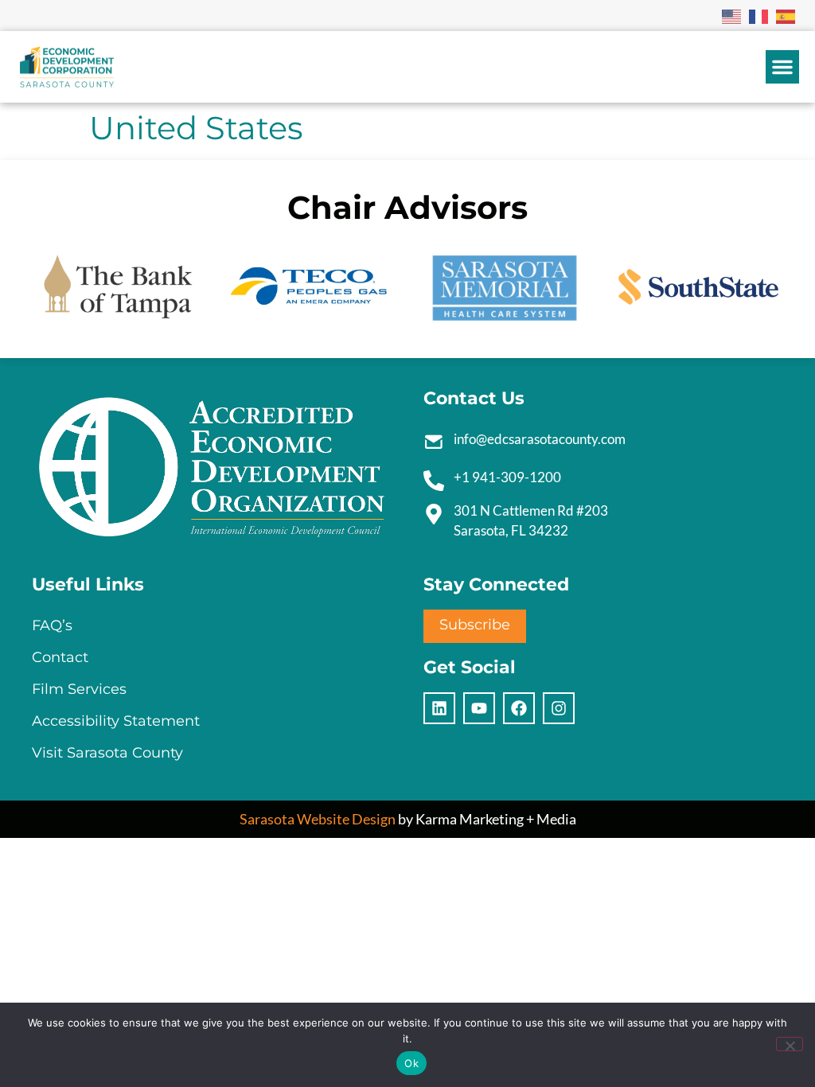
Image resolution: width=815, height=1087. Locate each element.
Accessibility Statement (116, 721)
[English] (732, 15)
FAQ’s (52, 625)
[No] (789, 1044)
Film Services (79, 689)
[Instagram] (559, 708)
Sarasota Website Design (318, 819)
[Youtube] (479, 708)
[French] (759, 15)
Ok (411, 1063)
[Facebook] (519, 708)
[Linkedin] (439, 708)
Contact (60, 657)
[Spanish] (786, 15)
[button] (782, 67)
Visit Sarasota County (107, 753)
